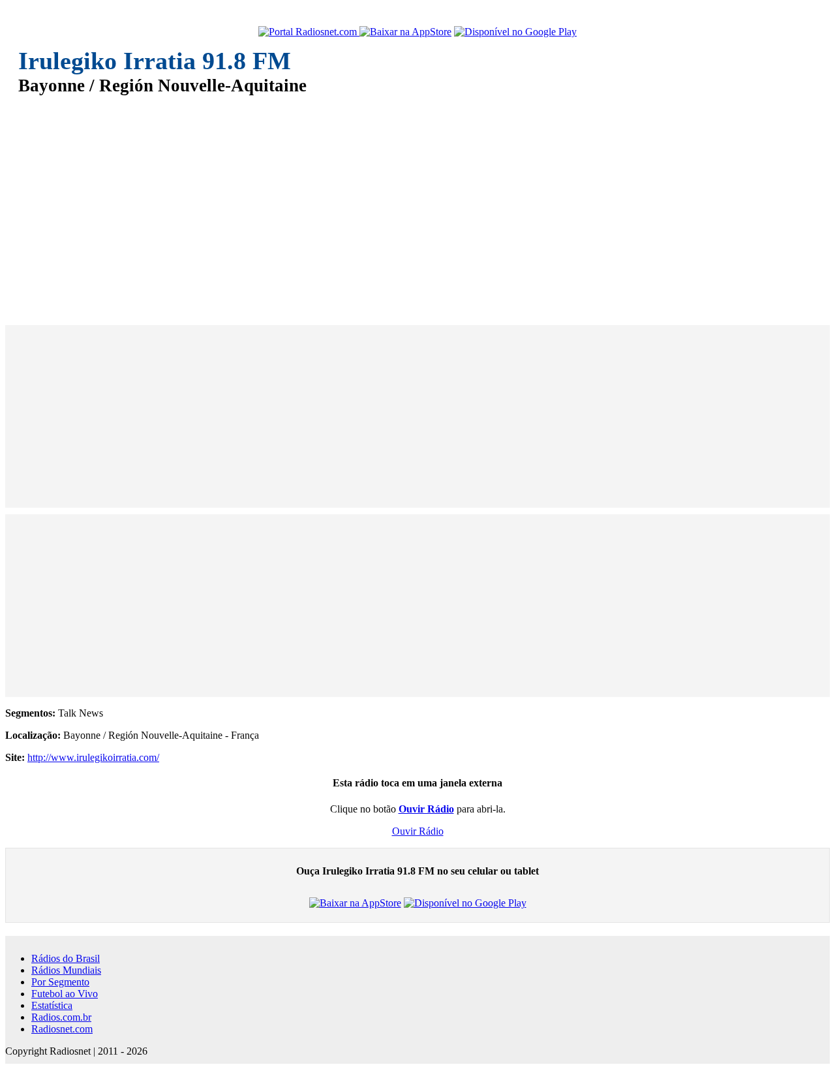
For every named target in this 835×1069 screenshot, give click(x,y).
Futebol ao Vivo (64, 993)
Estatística (51, 1005)
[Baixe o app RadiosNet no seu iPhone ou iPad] (405, 32)
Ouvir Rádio (418, 831)
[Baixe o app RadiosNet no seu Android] (515, 32)
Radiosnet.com (62, 1028)
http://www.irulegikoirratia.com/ (93, 757)
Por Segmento (60, 981)
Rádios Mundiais (66, 970)
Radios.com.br (61, 1017)
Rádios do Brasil (65, 958)
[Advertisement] (409, 201)
